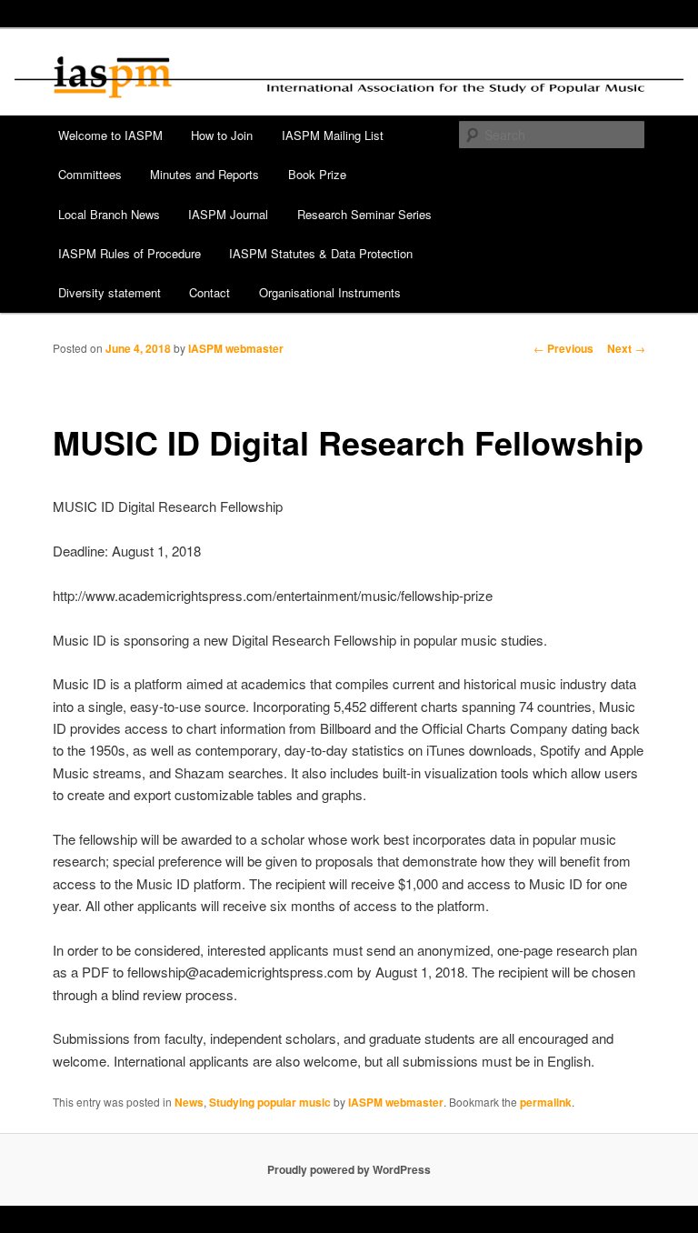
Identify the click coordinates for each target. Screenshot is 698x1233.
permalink (546, 1102)
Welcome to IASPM (110, 135)
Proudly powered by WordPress (349, 1169)
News (189, 1102)
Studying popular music (270, 1102)
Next (626, 348)
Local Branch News (109, 214)
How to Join (222, 135)
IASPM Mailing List (333, 135)
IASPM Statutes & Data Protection (321, 253)
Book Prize (317, 174)
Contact (209, 292)
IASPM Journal (228, 214)
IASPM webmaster (236, 348)
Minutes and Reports (204, 174)
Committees (90, 174)
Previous (563, 348)
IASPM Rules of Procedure (129, 253)
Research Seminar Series (364, 214)
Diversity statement (109, 292)
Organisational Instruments (330, 292)
